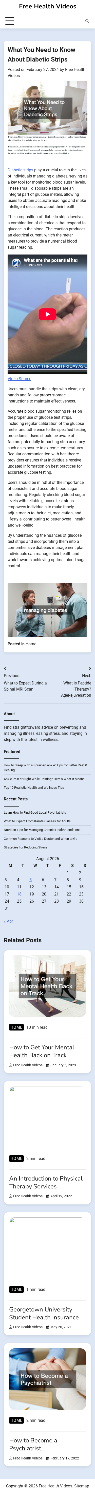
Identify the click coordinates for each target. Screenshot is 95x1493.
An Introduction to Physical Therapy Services (46, 1182)
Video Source (19, 378)
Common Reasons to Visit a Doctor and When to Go (40, 839)
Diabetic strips (20, 170)
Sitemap (81, 1486)
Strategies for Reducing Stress (26, 847)
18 (19, 894)
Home (31, 643)
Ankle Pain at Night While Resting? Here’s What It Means (44, 779)
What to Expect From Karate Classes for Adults (37, 821)
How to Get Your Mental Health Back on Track (41, 1051)
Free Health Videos (47, 6)
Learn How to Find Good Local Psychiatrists (35, 812)
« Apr (8, 921)
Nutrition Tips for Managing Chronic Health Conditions (42, 830)
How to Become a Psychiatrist (33, 1444)
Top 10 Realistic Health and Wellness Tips (34, 787)
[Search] (87, 21)
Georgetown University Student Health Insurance (44, 1313)
